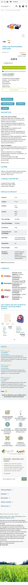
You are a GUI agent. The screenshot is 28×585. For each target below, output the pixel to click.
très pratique (5, 368)
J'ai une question (14, 90)
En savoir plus (7, 99)
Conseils (20, 417)
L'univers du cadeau (20, 429)
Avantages (7, 429)
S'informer (20, 442)
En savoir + (7, 473)
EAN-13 (3, 262)
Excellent (3, 381)
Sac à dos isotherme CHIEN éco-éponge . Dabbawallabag (20, 329)
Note (2, 351)
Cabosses (7, 442)
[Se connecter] (19, 6)
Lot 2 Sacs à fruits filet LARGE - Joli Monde (5, 331)
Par (4, 352)
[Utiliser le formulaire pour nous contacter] (11, 1)
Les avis (4, 108)
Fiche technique (7, 104)
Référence (4, 52)
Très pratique (5, 354)
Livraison (21, 104)
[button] (13, 339)
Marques (15, 1)
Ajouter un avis (22, 56)
